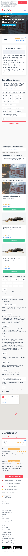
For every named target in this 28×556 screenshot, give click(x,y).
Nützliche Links (6, 530)
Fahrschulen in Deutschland (13, 480)
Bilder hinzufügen (11, 161)
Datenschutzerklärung (7, 520)
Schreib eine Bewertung (14, 476)
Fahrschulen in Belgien (11, 489)
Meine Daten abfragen (7, 512)
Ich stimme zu (22, 2)
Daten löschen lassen (6, 510)
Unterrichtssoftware (8, 538)
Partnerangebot (6, 532)
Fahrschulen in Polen (11, 486)
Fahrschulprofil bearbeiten (10, 88)
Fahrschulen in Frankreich (12, 483)
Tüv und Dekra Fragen (8, 543)
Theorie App (5, 536)
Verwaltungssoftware (8, 541)
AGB (3, 516)
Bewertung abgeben (19, 40)
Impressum (4, 514)
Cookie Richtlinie (5, 522)
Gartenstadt (6, 16)
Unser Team (5, 503)
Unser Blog (5, 525)
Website (4, 402)
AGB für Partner (5, 518)
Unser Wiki (5, 528)
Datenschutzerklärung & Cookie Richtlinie (9, 6)
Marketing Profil (6, 534)
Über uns (4, 501)
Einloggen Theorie (14, 123)
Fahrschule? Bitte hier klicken (7, 13)
